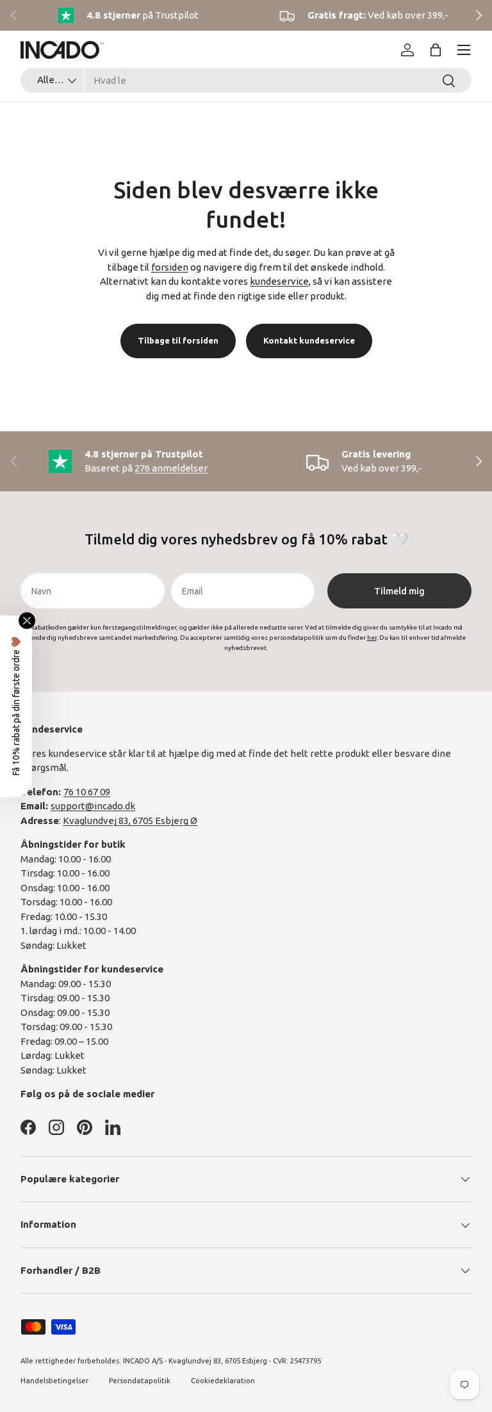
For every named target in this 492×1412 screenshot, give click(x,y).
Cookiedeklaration (223, 1380)
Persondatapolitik (139, 1380)
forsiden (169, 267)
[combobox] (246, 80)
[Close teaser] (27, 620)
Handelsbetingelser (54, 1380)
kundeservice (279, 281)
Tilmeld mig (399, 591)
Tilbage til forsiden (178, 340)
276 (171, 468)
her (372, 637)
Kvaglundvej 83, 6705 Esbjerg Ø (130, 820)
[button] (436, 50)
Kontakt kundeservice (309, 340)
